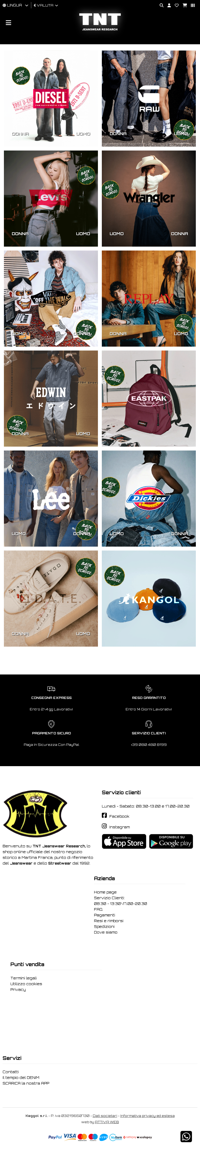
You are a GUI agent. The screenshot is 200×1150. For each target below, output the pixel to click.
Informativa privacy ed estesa (147, 1116)
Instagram (119, 827)
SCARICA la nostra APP (26, 1083)
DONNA (20, 133)
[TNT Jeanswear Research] (100, 30)
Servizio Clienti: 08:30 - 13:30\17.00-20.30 (120, 901)
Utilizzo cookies (26, 984)
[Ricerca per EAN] (191, 6)
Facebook (119, 816)
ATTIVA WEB (107, 1122)
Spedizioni (104, 926)
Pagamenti (104, 915)
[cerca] (160, 6)
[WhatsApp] (186, 1140)
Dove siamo (105, 932)
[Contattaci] (175, 6)
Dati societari (105, 1116)
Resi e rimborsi (108, 921)
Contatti (11, 1072)
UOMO (83, 133)
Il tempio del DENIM (21, 1078)
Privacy (18, 990)
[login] (167, 6)
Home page (105, 892)
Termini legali (23, 978)
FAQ (98, 909)
